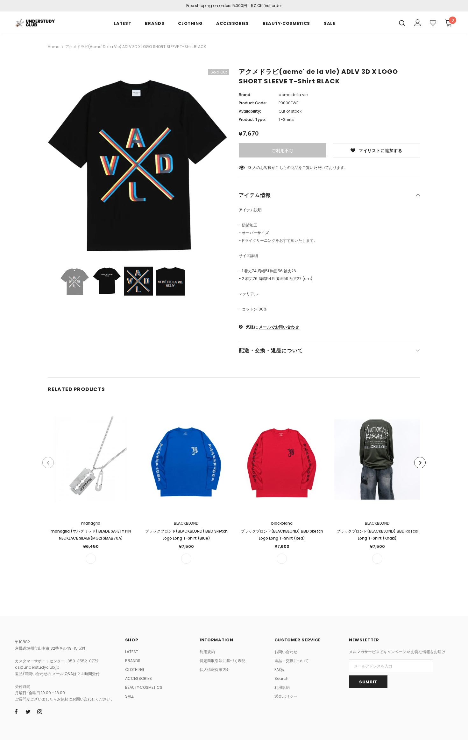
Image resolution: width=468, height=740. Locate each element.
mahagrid (90, 523)
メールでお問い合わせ (279, 327)
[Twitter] (28, 711)
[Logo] (35, 22)
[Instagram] (40, 711)
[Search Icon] (402, 23)
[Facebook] (16, 711)
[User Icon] (417, 22)
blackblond (282, 523)
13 (250, 167)
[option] (138, 163)
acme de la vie (293, 94)
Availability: (250, 111)
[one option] (91, 558)
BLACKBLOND (186, 523)
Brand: (245, 94)
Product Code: (253, 103)
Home (53, 46)
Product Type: (252, 119)
